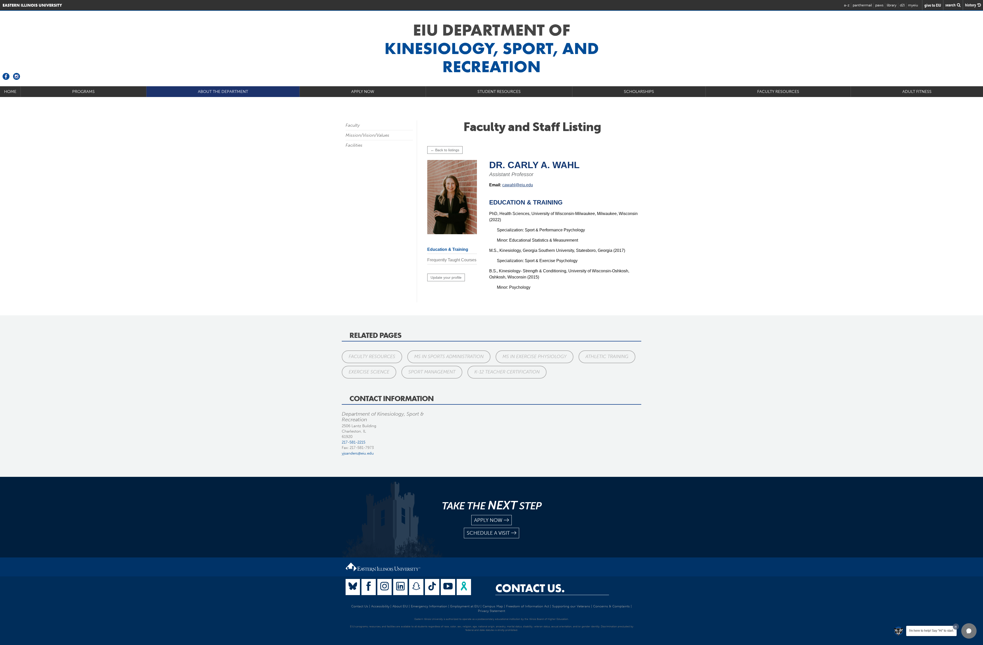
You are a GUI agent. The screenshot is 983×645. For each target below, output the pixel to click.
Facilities (354, 145)
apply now (488, 520)
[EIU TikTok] (432, 587)
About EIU (400, 606)
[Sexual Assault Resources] (464, 587)
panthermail (862, 5)
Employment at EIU (464, 606)
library (891, 5)
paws (879, 5)
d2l (902, 5)
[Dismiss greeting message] (956, 627)
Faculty (353, 125)
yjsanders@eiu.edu (358, 453)
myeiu (913, 5)
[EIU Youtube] (448, 587)
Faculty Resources (778, 91)
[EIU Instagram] (384, 587)
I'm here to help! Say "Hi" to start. (931, 630)
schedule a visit (488, 533)
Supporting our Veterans (571, 606)
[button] (969, 631)
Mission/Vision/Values (367, 135)
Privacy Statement (491, 611)
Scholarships (639, 91)
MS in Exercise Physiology (535, 356)
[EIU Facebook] (368, 587)
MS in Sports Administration (449, 356)
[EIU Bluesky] (353, 587)
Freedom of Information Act (527, 606)
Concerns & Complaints (611, 606)
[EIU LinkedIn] (400, 587)
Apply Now (362, 91)
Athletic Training (606, 356)
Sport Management (431, 372)
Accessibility (380, 606)
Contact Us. (530, 588)
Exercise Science (369, 372)
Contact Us (359, 606)
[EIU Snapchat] (416, 587)
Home (10, 91)
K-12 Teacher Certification (507, 372)
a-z (846, 5)
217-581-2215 (353, 442)
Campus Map (493, 606)
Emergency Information (429, 606)
